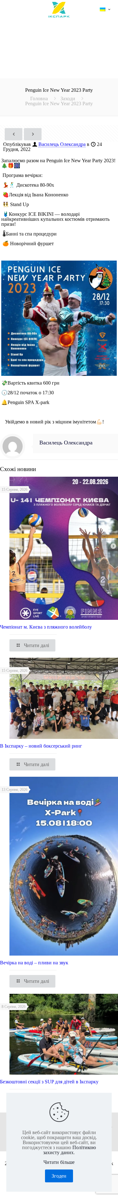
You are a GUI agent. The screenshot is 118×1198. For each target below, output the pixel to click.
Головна (39, 98)
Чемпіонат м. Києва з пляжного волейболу (46, 627)
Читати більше (59, 1162)
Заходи (67, 98)
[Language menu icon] (105, 9)
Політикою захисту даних (69, 1150)
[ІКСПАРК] (59, 9)
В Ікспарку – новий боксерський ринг (41, 746)
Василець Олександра (62, 144)
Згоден (59, 1176)
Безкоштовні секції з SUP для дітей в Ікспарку (49, 1081)
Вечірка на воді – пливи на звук (34, 962)
